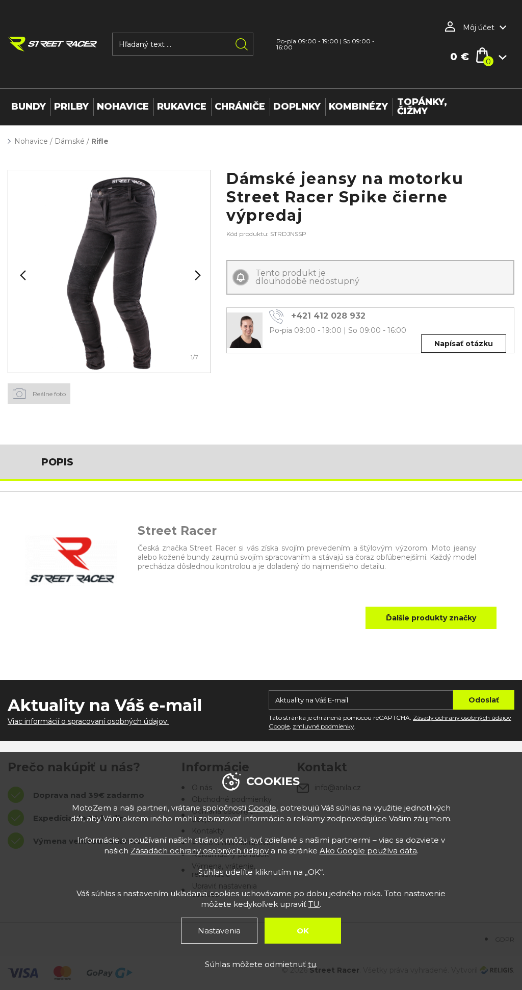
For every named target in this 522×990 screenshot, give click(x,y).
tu (312, 964)
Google (262, 808)
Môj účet (478, 27)
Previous (22, 275)
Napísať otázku (463, 343)
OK (303, 930)
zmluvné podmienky (323, 726)
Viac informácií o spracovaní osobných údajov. (88, 721)
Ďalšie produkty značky (431, 617)
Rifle (100, 141)
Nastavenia (219, 930)
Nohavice (31, 141)
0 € (459, 56)
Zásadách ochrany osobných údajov (199, 850)
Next (196, 275)
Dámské (70, 141)
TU (314, 904)
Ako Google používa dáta (368, 850)
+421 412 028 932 (328, 316)
